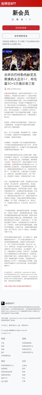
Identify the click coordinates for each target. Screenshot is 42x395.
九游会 (24, 365)
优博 (23, 375)
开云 (23, 378)
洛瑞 (23, 286)
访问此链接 (21, 27)
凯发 (23, 372)
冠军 (23, 368)
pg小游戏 (4, 381)
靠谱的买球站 (6, 375)
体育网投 (4, 368)
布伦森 (18, 286)
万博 (23, 381)
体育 (2, 346)
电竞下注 (4, 378)
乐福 (5, 286)
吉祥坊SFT (8, 3)
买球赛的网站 (27, 343)
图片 (2, 352)
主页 (2, 343)
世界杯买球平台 (27, 346)
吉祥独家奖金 (21, 36)
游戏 (2, 349)
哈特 (14, 286)
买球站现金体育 (6, 372)
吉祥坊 (6, 93)
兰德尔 (10, 286)
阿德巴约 (28, 286)
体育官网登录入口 (7, 365)
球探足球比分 (27, 349)
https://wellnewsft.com (13, 311)
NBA (8, 89)
